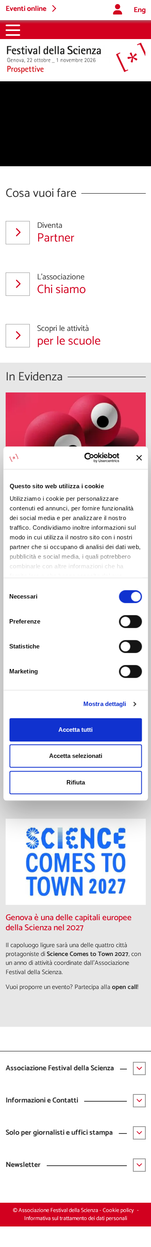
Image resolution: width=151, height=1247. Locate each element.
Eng (140, 10)
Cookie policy (118, 1210)
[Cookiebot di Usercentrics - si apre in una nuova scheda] (88, 457)
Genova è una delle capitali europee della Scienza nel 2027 (69, 923)
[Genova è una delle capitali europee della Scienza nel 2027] (76, 862)
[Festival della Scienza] (76, 58)
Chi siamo (61, 284)
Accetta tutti (75, 729)
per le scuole (69, 335)
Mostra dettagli (104, 703)
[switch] (130, 621)
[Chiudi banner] (139, 457)
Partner (55, 232)
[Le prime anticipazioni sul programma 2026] (76, 435)
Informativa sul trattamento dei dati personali (75, 1218)
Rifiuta (75, 782)
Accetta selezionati (75, 755)
